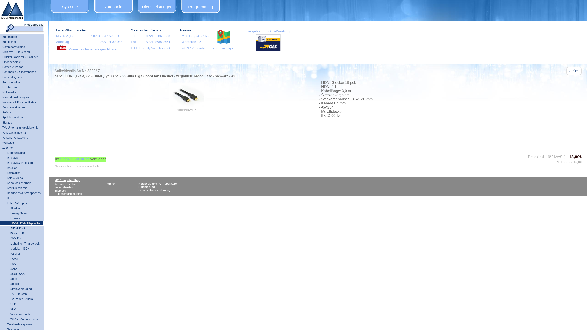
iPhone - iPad (17, 233)
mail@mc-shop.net (156, 48)
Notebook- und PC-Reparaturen (158, 183)
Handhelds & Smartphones (19, 72)
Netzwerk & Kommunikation (19, 102)
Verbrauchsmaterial (14, 132)
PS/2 (11, 263)
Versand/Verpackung (15, 137)
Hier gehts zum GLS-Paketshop (268, 31)
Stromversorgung (19, 289)
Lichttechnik (9, 87)
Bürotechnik (9, 42)
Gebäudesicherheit (19, 183)
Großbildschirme (17, 188)
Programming (200, 7)
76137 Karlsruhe (194, 48)
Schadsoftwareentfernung (154, 190)
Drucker (12, 168)
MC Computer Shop (196, 36)
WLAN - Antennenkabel (23, 319)
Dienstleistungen (157, 7)
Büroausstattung (17, 152)
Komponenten (11, 82)
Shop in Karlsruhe (74, 159)
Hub (9, 198)
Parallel (13, 253)
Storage (7, 122)
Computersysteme (13, 47)
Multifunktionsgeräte (19, 324)
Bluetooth (14, 208)
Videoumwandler (19, 314)
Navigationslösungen (15, 97)
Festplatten (14, 173)
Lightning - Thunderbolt (23, 243)
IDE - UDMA (16, 228)
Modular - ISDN (18, 248)
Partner (110, 183)
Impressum (61, 190)
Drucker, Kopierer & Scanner (20, 57)
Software (7, 112)
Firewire (13, 218)
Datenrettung (146, 187)
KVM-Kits (14, 238)
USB (11, 304)
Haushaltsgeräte (12, 77)
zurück (574, 71)
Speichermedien (12, 117)
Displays (12, 158)
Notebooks (113, 7)
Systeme (70, 7)
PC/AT (12, 258)
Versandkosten (64, 187)
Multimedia (9, 92)
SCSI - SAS (16, 273)
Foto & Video (15, 178)
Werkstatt (8, 142)
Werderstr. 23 (191, 42)
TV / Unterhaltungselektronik (20, 127)
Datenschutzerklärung (68, 193)
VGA (11, 309)
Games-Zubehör (12, 67)
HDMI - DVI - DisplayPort (24, 223)
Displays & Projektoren (16, 52)
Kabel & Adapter (17, 203)
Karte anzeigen (224, 48)
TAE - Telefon (17, 294)
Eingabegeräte (11, 62)
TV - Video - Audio (20, 299)
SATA (12, 268)
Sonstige (14, 284)
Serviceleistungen (13, 107)
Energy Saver (17, 213)
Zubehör (7, 147)
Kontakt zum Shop (66, 184)
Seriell (12, 278)
